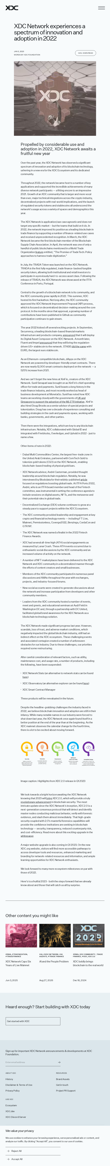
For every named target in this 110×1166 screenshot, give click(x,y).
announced (69, 335)
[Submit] (59, 1062)
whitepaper (27, 836)
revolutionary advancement (36, 802)
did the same (79, 346)
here (25, 677)
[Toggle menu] (101, 8)
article (83, 479)
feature (39, 252)
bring (49, 798)
